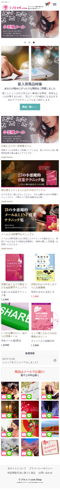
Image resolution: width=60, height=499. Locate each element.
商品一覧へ (28, 106)
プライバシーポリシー (40, 468)
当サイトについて (17, 468)
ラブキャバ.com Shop (30, 479)
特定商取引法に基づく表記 (22, 472)
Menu (55, 2)
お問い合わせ (45, 472)
